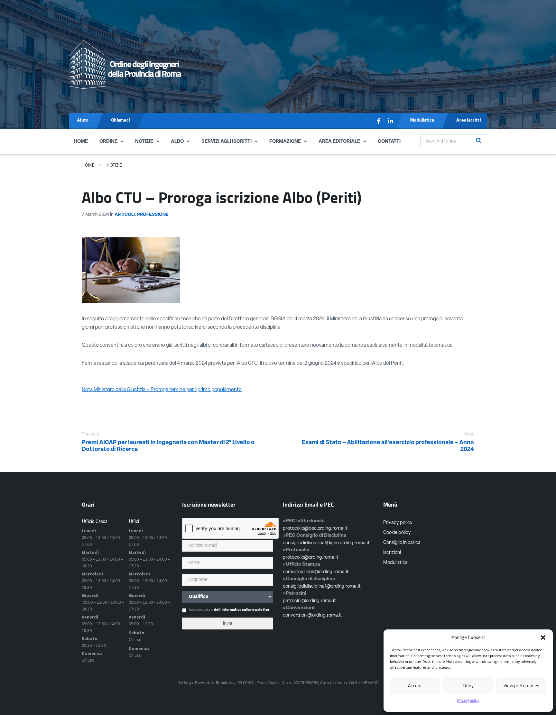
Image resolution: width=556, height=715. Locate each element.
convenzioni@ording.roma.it (312, 615)
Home (81, 141)
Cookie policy (397, 532)
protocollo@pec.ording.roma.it (315, 528)
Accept (415, 686)
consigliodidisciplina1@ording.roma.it (322, 586)
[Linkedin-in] (390, 121)
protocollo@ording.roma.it (310, 557)
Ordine (108, 141)
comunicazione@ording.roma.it (316, 572)
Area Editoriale (339, 141)
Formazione (285, 141)
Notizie (144, 141)
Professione (153, 214)
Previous (90, 434)
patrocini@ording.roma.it (309, 601)
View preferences (521, 686)
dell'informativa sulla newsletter (241, 610)
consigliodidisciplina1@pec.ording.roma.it (326, 543)
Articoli (125, 214)
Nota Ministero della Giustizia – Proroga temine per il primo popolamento (162, 389)
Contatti (389, 141)
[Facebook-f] (379, 121)
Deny (468, 686)
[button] (543, 637)
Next (469, 434)
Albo (177, 141)
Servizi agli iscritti (226, 141)
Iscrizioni (392, 552)
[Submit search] (479, 140)
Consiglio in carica (402, 542)
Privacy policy (468, 701)
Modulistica (395, 562)
